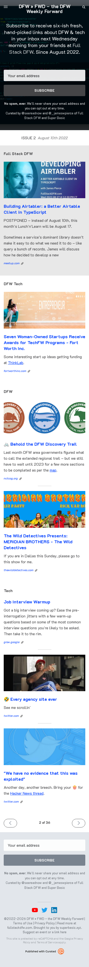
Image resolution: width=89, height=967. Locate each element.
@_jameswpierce (60, 113)
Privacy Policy (45, 923)
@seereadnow (32, 113)
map (53, 470)
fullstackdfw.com (19, 927)
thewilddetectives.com (18, 570)
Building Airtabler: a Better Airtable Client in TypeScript (42, 209)
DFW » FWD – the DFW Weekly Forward (44, 8)
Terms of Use (22, 923)
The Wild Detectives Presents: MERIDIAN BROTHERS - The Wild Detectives (38, 541)
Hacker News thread (27, 793)
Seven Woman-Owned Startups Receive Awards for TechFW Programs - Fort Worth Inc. (44, 342)
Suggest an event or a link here (45, 932)
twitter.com (11, 716)
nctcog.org (11, 478)
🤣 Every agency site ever (30, 699)
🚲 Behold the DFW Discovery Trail (40, 444)
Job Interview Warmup (27, 602)
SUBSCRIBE (44, 90)
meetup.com (12, 263)
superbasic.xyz (70, 927)
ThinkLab (15, 362)
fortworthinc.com (15, 371)
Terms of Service (47, 942)
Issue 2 (44, 137)
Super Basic (56, 118)
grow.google (12, 642)
